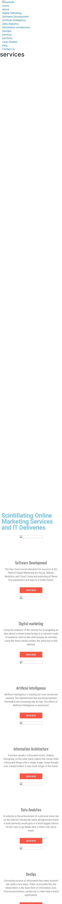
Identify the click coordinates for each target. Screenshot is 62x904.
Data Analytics (10, 23)
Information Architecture (16, 27)
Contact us (8, 48)
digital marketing (12, 12)
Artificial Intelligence (14, 20)
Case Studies (9, 41)
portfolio (7, 38)
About (5, 9)
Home (5, 5)
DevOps (6, 30)
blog (4, 45)
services (7, 34)
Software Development (15, 16)
